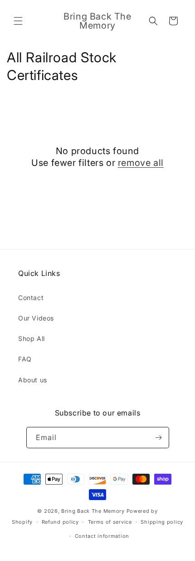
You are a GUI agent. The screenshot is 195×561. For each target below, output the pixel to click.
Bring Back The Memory (93, 511)
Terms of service (110, 522)
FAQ (25, 359)
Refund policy (60, 522)
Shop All (31, 338)
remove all (141, 162)
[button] (18, 21)
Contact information (102, 536)
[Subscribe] (159, 437)
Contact (31, 297)
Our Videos (36, 318)
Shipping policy (162, 522)
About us (32, 380)
